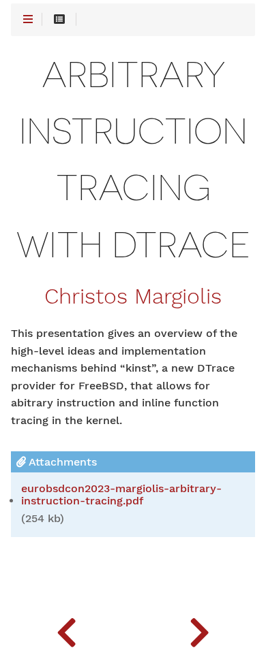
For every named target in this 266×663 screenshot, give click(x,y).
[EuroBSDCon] (66, 629)
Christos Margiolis (133, 297)
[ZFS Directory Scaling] (199, 629)
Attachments (61, 461)
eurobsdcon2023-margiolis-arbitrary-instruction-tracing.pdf (121, 495)
